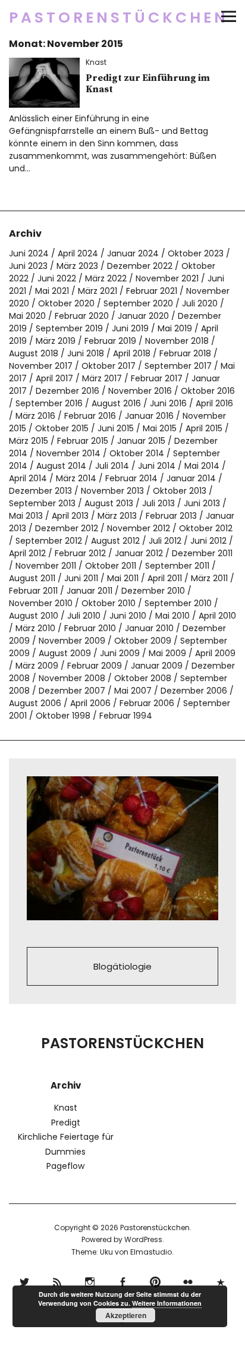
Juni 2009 (120, 653)
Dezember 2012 (66, 528)
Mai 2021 (52, 291)
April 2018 (131, 353)
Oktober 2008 (142, 678)
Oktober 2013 (179, 491)
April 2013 (70, 516)
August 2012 (115, 541)
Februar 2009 (94, 666)
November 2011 (45, 566)
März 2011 (209, 578)
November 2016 (140, 391)
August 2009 (65, 653)
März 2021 (97, 291)
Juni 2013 (202, 503)
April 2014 (28, 478)
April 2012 (27, 553)
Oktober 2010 (108, 603)
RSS (57, 1280)
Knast (96, 62)
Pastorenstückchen (118, 17)
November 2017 (41, 366)
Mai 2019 (175, 328)
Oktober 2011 (110, 566)
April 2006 (90, 703)
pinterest (155, 1280)
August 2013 (108, 503)
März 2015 (28, 441)
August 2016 (116, 403)
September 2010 (178, 603)
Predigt (65, 1122)
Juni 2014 (156, 466)
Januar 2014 (191, 478)
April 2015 (204, 428)
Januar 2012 (139, 553)
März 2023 (77, 266)
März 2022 (106, 278)
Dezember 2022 (139, 266)
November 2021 (167, 278)
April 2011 (164, 578)
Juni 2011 (81, 578)
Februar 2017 (157, 378)
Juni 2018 (85, 353)
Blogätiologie (122, 966)
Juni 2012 (208, 541)
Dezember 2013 (40, 491)
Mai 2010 (172, 616)
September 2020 (138, 303)
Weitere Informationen (167, 1303)
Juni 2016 (168, 403)
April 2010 (217, 616)
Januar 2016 (149, 416)
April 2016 (214, 403)
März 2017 (102, 378)
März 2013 (117, 516)
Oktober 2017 (108, 366)
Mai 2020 (27, 316)
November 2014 (68, 453)
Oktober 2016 (208, 391)
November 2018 (177, 341)
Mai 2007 (133, 691)
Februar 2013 (171, 516)
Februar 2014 (131, 478)
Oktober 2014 (136, 453)
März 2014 (76, 478)
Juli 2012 (165, 541)
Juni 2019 (130, 328)
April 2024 (78, 253)
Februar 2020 (82, 316)
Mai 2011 (123, 578)
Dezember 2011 (202, 553)
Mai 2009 (167, 653)
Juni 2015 (116, 428)
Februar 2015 (82, 441)
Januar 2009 (157, 666)
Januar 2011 (89, 591)
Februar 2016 (90, 416)
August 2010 (33, 616)
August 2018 (33, 353)
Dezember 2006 (194, 691)
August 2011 (32, 578)
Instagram (90, 1280)
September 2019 (69, 328)
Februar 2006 (147, 703)
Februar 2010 (90, 628)
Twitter (24, 1280)
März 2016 (35, 416)
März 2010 (35, 628)
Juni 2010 (127, 616)
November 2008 (72, 678)
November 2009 (72, 641)
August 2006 (35, 703)
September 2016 (49, 403)
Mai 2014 (201, 466)
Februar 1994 (125, 716)
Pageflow (65, 1166)
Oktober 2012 (206, 528)
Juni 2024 (29, 253)
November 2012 (138, 528)
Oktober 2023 (196, 253)
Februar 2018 (185, 353)
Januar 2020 (143, 316)
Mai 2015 (160, 428)
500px (221, 1280)
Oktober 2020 (66, 303)
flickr (188, 1280)
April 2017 (54, 378)
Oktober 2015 (62, 428)
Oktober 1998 (63, 716)
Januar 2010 (149, 628)
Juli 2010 (83, 616)
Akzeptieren (125, 1315)
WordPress (143, 1239)
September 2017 (178, 366)
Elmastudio (151, 1252)
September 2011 (177, 566)
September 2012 (48, 541)
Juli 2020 (200, 303)
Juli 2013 (158, 503)
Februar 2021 (151, 291)
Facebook (122, 1280)
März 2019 (56, 341)
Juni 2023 (28, 266)
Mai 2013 (26, 516)
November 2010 (41, 603)
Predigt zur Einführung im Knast (148, 83)
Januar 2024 (133, 253)
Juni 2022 (56, 278)
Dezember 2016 (67, 391)
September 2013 (42, 503)
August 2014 (61, 466)
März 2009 (36, 666)
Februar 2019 (110, 341)
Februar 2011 (33, 591)
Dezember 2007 (72, 691)
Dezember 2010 (153, 591)
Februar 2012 (80, 553)
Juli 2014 (112, 466)
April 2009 (215, 653)
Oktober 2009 (142, 641)
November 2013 (112, 491)
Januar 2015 (141, 441)
